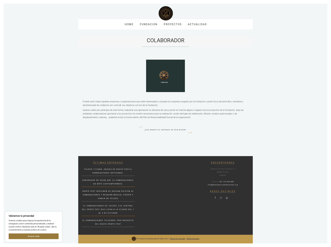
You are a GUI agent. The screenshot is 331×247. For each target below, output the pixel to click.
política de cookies (38, 230)
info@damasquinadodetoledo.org (223, 185)
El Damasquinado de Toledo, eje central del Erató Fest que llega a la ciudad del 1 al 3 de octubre (108, 209)
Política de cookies (192, 239)
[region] (33, 227)
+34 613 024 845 (226, 182)
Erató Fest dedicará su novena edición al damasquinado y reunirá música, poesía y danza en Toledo (108, 194)
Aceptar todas (33, 236)
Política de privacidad (177, 239)
